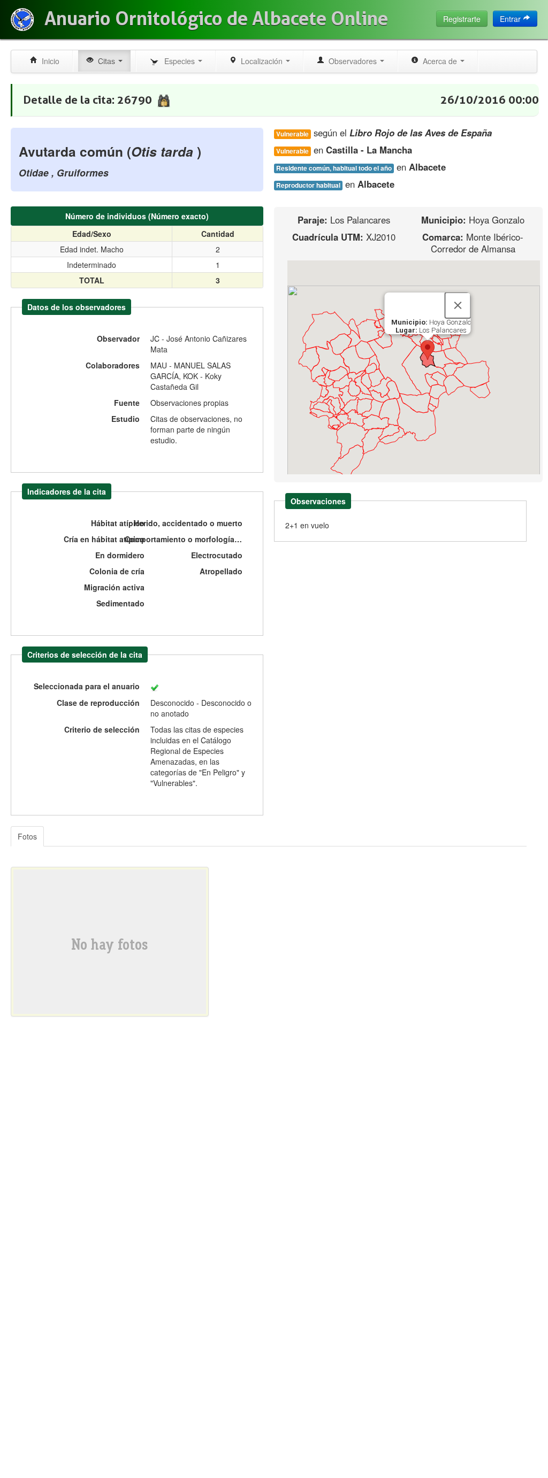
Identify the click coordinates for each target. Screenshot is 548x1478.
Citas (105, 61)
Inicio (48, 61)
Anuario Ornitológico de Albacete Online (216, 18)
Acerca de (438, 61)
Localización (261, 61)
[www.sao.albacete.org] (22, 19)
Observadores (351, 61)
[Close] (458, 305)
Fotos (27, 836)
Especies (178, 61)
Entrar (511, 18)
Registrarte (462, 18)
